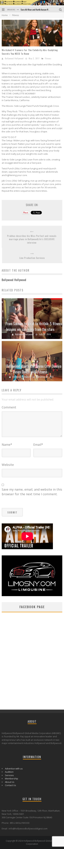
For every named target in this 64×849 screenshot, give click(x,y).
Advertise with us (14, 768)
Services (9, 775)
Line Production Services (32, 258)
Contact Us (10, 785)
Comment (9, 407)
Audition (9, 771)
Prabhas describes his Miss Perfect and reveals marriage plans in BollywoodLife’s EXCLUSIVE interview (31, 239)
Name (7, 444)
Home (5, 15)
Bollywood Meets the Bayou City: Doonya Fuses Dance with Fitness (33, 368)
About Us (9, 782)
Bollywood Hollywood (14, 58)
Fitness (48, 58)
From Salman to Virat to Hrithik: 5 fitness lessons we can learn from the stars (34, 326)
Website (8, 465)
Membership (11, 778)
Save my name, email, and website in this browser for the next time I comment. (32, 491)
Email (38, 444)
